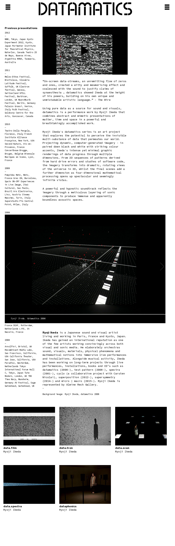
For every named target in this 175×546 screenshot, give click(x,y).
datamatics (85, 9)
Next (142, 266)
